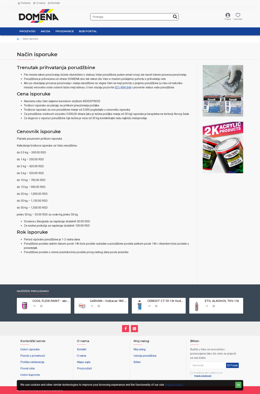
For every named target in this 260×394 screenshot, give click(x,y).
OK (238, 385)
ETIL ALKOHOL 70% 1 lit (222, 301)
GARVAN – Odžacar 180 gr (108, 301)
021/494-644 (123, 87)
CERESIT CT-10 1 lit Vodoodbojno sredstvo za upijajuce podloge (165, 301)
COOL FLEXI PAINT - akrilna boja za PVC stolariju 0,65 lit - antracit (50, 301)
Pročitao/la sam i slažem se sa (208, 374)
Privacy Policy (174, 384)
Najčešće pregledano (33, 291)
